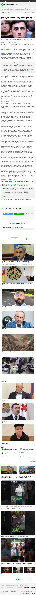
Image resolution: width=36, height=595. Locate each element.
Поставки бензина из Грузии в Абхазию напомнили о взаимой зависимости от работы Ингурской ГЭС (18, 352)
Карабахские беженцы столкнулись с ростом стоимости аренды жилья (15, 374)
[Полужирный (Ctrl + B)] (12, 229)
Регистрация (15, 238)
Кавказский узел (9, 49)
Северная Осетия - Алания (24, 9)
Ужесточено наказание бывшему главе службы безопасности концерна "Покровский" (9, 459)
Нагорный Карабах (4, 9)
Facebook (25, 193)
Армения (16, 6)
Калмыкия (19, 8)
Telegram (25, 191)
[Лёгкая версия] (5, 1)
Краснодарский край (31, 8)
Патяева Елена (5, 443)
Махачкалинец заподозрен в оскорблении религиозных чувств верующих (26, 450)
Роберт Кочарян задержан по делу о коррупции (10, 328)
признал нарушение (12, 174)
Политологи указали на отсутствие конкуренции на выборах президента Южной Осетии (17, 284)
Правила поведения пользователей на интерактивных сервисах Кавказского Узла (21, 591)
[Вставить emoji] (20, 229)
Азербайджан (12, 6)
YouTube (4, 196)
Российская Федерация (10, 9)
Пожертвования (19, 587)
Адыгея (9, 6)
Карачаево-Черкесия (24, 8)
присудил (29, 170)
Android (15, 188)
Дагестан (5, 8)
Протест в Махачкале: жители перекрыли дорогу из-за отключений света (14, 536)
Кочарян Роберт (5, 401)
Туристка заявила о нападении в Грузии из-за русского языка (17, 575)
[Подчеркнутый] (16, 229)
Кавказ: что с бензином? (6, 12)
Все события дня (32, 461)
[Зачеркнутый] (18, 229)
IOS (18, 188)
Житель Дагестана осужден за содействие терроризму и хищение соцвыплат (9, 454)
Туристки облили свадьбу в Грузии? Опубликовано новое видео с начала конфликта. (16, 563)
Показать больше (18, 579)
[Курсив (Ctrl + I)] (14, 229)
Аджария (6, 6)
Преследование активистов (25, 182)
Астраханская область (21, 6)
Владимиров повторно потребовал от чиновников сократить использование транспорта (26, 459)
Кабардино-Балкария (14, 8)
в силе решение (8, 59)
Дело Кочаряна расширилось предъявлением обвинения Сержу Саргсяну (15, 261)
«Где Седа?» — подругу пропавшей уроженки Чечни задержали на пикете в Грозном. (17, 507)
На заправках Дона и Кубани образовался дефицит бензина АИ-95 (26, 477)
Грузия (2, 8)
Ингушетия (9, 8)
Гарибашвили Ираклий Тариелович (8, 422)
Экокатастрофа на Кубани (30, 12)
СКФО (30, 9)
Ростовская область (17, 9)
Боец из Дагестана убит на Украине (25, 453)
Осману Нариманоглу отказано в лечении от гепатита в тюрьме (13, 306)
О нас (2, 587)
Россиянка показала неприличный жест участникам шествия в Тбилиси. (28, 575)
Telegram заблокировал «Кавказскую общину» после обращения (6, 575)
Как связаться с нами (10, 587)
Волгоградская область (28, 6)
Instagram (30, 193)
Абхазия (3, 6)
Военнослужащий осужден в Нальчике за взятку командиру (9, 450)
